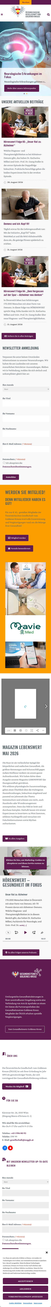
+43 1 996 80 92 (18, 1133)
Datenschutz (27, 1303)
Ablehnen (25, 1289)
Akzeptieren (25, 1281)
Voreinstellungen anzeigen (25, 1296)
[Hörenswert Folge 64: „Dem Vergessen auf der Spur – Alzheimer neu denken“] (25, 271)
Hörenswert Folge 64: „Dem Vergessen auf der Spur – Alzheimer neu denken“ (23, 293)
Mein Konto (25, 2)
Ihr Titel (6, 398)
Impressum (38, 1303)
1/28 (8, 730)
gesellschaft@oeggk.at (22, 1140)
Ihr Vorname (8, 413)
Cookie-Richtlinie (15, 1303)
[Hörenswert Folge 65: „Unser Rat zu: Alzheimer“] (25, 122)
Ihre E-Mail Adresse (17, 444)
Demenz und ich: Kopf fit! (16, 223)
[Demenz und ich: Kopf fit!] (25, 204)
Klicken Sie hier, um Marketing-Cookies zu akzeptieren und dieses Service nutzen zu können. (25, 863)
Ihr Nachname (9, 428)
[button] (46, 1252)
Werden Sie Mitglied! (15, 1086)
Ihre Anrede (8, 385)
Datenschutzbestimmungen (17, 466)
